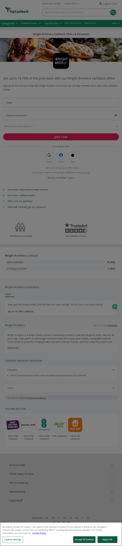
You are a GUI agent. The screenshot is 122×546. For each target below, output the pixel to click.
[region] (61, 534)
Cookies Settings (12, 539)
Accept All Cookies (84, 539)
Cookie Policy (39, 533)
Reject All (107, 539)
